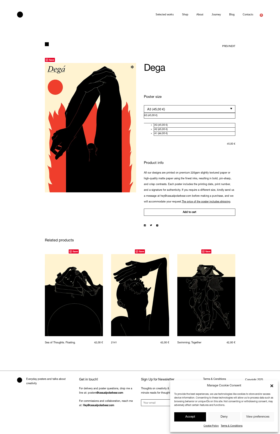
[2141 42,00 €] (140, 295)
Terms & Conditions (231, 426)
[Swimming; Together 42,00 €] (206, 295)
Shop (185, 14)
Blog (231, 14)
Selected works (165, 14)
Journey (216, 14)
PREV (225, 46)
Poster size (153, 97)
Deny (224, 416)
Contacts (248, 14)
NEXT (232, 46)
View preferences (258, 416)
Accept (190, 416)
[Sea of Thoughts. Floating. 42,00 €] (74, 295)
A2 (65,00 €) (161, 129)
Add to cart (189, 212)
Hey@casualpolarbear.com (98, 405)
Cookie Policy (211, 426)
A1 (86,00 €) (161, 133)
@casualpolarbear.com (110, 393)
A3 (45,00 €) (161, 125)
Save (51, 59)
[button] (272, 386)
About (199, 14)
